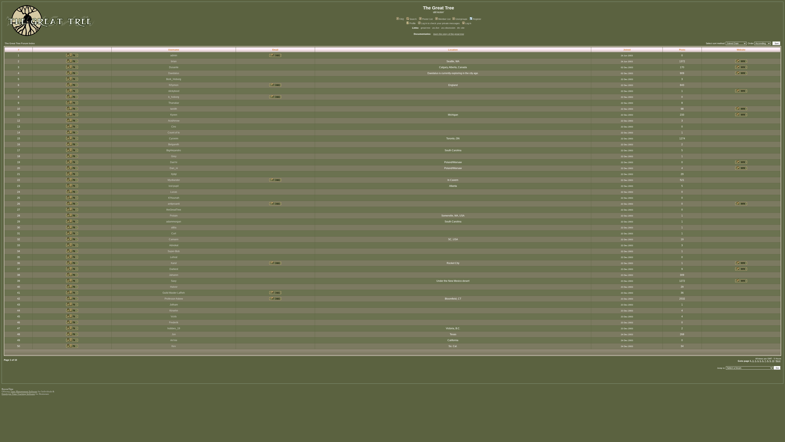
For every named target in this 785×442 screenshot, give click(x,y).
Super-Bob (174, 251)
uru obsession (448, 28)
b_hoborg (173, 97)
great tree (425, 28)
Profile (412, 23)
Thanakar (173, 102)
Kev (174, 346)
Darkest (173, 269)
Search (413, 19)
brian (174, 61)
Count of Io (174, 132)
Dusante (173, 67)
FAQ (401, 19)
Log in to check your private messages (440, 23)
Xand (174, 263)
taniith (173, 108)
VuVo (174, 316)
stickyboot (173, 91)
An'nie (173, 340)
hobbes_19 (173, 328)
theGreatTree (173, 209)
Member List (444, 19)
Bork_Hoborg (173, 79)
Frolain (174, 215)
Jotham (174, 304)
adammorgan (173, 221)
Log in (468, 23)
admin (173, 55)
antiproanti (174, 203)
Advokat (173, 245)
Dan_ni (174, 168)
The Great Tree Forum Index (20, 43)
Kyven (173, 114)
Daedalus (173, 73)
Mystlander (174, 180)
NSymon (173, 85)
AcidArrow (173, 120)
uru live (435, 28)
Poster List (427, 19)
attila (173, 227)
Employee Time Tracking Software (18, 394)
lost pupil (174, 186)
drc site (460, 28)
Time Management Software (23, 391)
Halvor (173, 286)
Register (477, 19)
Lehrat (173, 257)
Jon (174, 334)
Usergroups (461, 19)
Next (778, 361)
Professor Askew (174, 298)
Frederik (173, 322)
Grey (173, 156)
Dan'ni (173, 162)
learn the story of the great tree (448, 34)
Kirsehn (173, 310)
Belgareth (173, 144)
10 (773, 361)
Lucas (173, 192)
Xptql (174, 174)
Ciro (173, 126)
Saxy (173, 281)
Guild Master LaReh (174, 292)
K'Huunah (173, 197)
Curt (173, 233)
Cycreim (173, 138)
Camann (173, 239)
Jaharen (173, 275)
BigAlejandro (173, 150)
